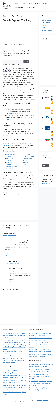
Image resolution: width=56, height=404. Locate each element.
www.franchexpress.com (10, 46)
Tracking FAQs (46, 22)
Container (44, 3)
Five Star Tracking (28, 158)
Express (23, 3)
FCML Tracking (10, 168)
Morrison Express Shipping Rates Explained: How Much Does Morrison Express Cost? (13, 354)
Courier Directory (30, 7)
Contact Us (45, 400)
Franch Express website (16, 113)
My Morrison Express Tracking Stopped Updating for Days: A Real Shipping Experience (40, 383)
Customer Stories (47, 30)
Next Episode (46, 183)
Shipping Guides (46, 20)
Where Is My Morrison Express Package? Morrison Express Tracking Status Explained (14, 387)
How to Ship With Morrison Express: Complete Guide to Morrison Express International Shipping (13, 360)
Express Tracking (6, 4)
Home (16, 3)
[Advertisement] (19, 33)
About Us (39, 400)
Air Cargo (37, 3)
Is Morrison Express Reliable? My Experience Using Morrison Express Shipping (39, 376)
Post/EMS (30, 3)
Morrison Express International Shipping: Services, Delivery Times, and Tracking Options (14, 347)
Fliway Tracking (27, 160)
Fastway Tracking (11, 166)
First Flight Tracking (29, 156)
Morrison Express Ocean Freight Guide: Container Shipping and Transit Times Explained (14, 335)
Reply (6, 255)
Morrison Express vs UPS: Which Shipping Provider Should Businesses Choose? (40, 345)
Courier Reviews (19, 7)
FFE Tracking (27, 154)
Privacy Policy (41, 401)
